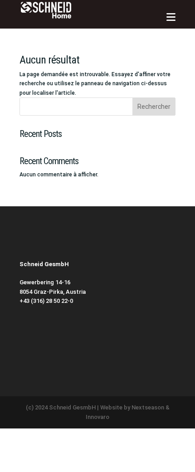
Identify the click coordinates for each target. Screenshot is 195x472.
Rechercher (154, 106)
